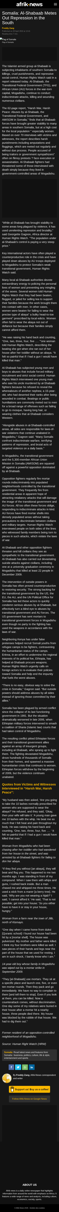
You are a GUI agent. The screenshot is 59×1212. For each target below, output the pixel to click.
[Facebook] (11, 1067)
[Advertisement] (29, 54)
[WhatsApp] (25, 1067)
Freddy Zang (8, 28)
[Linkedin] (32, 1067)
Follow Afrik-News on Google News (29, 1099)
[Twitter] (18, 1067)
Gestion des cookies (37, 1208)
